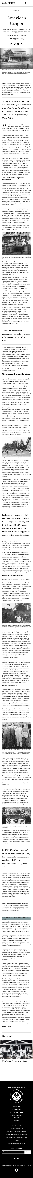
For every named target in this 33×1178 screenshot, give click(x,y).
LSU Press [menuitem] (16, 1140)
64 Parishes (8, 3)
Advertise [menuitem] (16, 1110)
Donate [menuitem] (16, 1121)
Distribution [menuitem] (16, 1112)
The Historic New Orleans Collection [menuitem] (16, 1131)
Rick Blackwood (21, 35)
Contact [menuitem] (16, 1107)
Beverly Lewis (12, 35)
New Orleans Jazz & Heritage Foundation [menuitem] (16, 1137)
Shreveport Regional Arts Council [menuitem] (16, 1143)
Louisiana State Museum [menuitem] (16, 1128)
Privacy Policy (27, 1165)
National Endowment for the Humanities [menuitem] (16, 1134)
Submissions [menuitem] (16, 1115)
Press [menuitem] (16, 1118)
